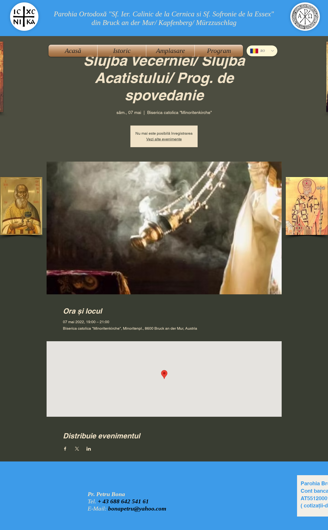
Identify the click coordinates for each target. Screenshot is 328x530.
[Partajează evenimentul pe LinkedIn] (88, 449)
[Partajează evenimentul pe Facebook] (65, 449)
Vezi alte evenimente (164, 139)
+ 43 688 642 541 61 (123, 501)
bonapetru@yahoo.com (137, 508)
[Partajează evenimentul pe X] (77, 449)
